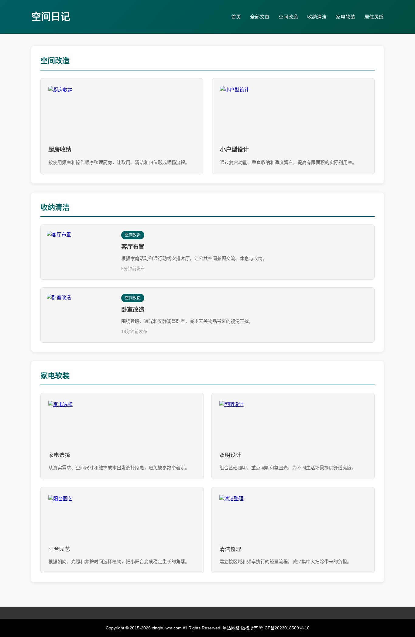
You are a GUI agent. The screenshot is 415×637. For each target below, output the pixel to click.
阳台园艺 (59, 549)
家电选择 (59, 455)
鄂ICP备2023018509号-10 (284, 627)
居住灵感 (374, 16)
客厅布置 (132, 247)
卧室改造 (132, 310)
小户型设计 (234, 149)
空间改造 (288, 16)
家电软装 (345, 16)
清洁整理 (230, 549)
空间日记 (50, 16)
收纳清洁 (317, 16)
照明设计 (230, 455)
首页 (236, 16)
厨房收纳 (59, 149)
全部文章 (259, 16)
